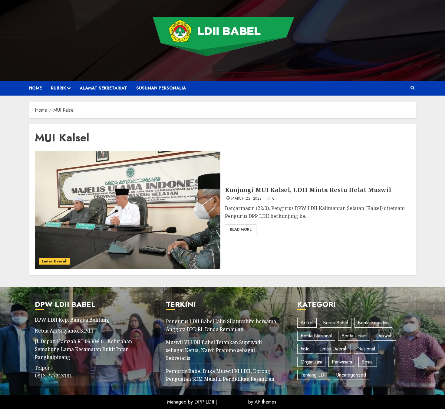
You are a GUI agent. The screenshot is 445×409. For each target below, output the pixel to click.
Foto (305, 348)
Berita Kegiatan (373, 322)
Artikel (307, 322)
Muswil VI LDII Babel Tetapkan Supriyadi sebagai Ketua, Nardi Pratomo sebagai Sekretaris (214, 350)
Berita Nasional (316, 335)
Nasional (366, 348)
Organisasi (311, 361)
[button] (412, 88)
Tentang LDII (314, 374)
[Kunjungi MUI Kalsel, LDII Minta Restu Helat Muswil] (127, 210)
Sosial (368, 361)
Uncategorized (351, 374)
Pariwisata (342, 361)
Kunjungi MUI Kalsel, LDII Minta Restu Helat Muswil (308, 190)
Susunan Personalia (161, 88)
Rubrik (58, 88)
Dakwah (384, 335)
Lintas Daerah (55, 261)
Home (35, 88)
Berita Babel (335, 322)
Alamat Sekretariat (103, 88)
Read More (241, 229)
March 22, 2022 (246, 198)
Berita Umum (354, 335)
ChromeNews (233, 401)
